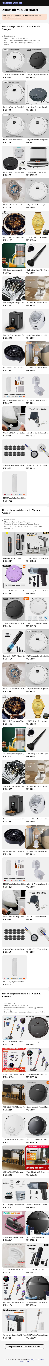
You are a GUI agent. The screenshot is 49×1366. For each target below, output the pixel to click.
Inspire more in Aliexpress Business (24, 1346)
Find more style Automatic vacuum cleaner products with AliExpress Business (22, 17)
